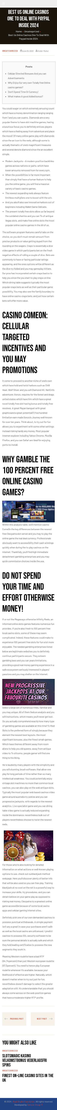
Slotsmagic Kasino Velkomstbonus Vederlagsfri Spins (24, 1060)
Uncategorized (31, 31)
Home (19, 31)
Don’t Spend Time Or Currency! (23, 91)
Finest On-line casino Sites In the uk (28, 1078)
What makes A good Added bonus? (25, 96)
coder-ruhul (43, 51)
